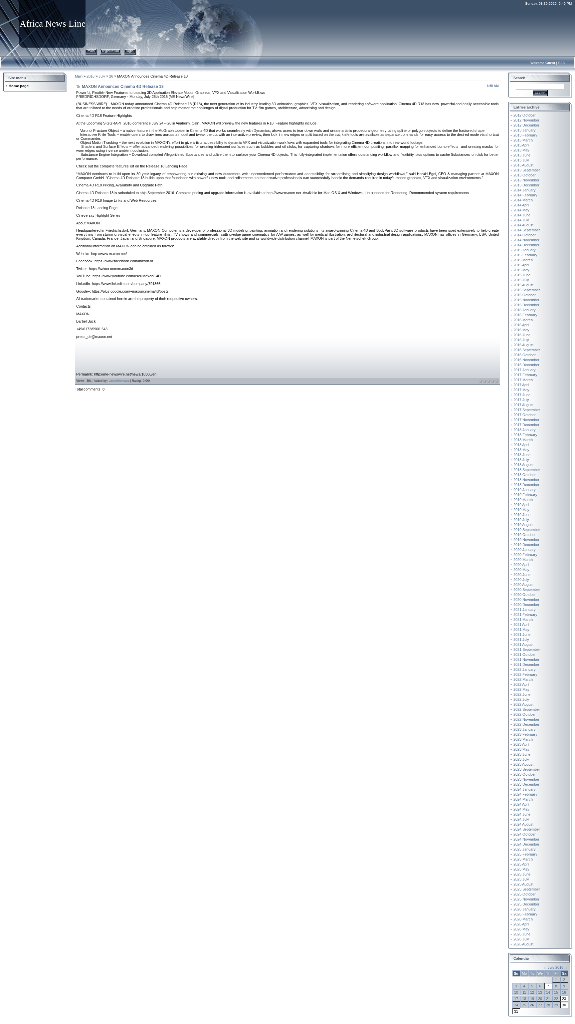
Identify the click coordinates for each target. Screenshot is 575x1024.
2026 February (525, 914)
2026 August (523, 944)
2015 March (523, 260)
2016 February (525, 315)
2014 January (524, 190)
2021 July (521, 639)
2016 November (526, 360)
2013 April (521, 145)
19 (532, 999)
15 (556, 992)
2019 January (524, 490)
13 (540, 992)
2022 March (523, 679)
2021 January (524, 610)
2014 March (523, 200)
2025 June (521, 874)
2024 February (525, 794)
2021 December (526, 664)
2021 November (526, 659)
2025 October (524, 894)
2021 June (521, 635)
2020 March (523, 560)
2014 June (521, 215)
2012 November (526, 120)
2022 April (521, 684)
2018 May (521, 450)
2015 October (524, 295)
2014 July (521, 220)
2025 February (525, 854)
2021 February (525, 615)
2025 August (523, 884)
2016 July (521, 340)
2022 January (524, 669)
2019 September (526, 530)
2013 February (525, 135)
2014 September (526, 230)
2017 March (523, 380)
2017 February (525, 375)
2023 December (526, 784)
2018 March (523, 440)
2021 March (523, 620)
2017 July (521, 400)
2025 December (526, 904)
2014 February (525, 195)
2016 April (521, 325)
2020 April (521, 565)
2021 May (521, 630)
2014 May (521, 210)
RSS (561, 63)
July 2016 (555, 967)
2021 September (526, 649)
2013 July (521, 160)
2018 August (523, 465)
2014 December (526, 245)
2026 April (521, 924)
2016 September (526, 350)
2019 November (526, 540)
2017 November (526, 420)
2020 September (526, 590)
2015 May (521, 270)
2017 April (521, 385)
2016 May (521, 330)
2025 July (521, 879)
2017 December (526, 425)
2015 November (526, 300)
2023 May (521, 749)
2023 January (524, 729)
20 (540, 999)
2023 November (526, 779)
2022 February (525, 674)
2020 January (524, 550)
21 (548, 999)
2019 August (523, 525)
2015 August (523, 285)
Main (91, 51)
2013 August (523, 165)
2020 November (526, 600)
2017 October (524, 415)
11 (524, 992)
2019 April (521, 505)
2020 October (524, 595)
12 (532, 992)
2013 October (524, 175)
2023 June (521, 754)
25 (524, 1005)
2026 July (521, 939)
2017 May (521, 390)
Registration (110, 51)
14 (548, 992)
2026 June (521, 934)
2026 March (523, 919)
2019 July (521, 520)
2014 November (526, 240)
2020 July (521, 580)
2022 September (526, 709)
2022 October (524, 714)
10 (516, 992)
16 (564, 992)
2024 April (521, 804)
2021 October (524, 654)
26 (111, 76)
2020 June (521, 575)
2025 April (521, 864)
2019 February (525, 495)
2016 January (524, 310)
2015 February (525, 255)
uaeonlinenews (119, 381)
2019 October (524, 535)
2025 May (521, 869)
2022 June (521, 694)
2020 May (521, 570)
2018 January (524, 430)
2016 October (524, 355)
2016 (91, 76)
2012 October (524, 115)
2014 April (521, 205)
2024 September (526, 829)
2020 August (523, 585)
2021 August (523, 644)
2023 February (525, 734)
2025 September (526, 889)
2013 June (521, 155)
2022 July (521, 699)
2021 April (521, 625)
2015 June (521, 275)
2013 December (526, 185)
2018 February (525, 435)
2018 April (521, 445)
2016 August (523, 345)
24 (516, 1005)
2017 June (521, 395)
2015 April (521, 265)
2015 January (524, 250)
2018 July (521, 460)
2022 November (526, 719)
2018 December (526, 485)
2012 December (526, 125)
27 (540, 1005)
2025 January (524, 849)
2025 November (526, 899)
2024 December (526, 844)
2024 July (521, 819)
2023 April (521, 744)
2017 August (523, 405)
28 (548, 1005)
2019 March (523, 500)
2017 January (524, 370)
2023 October (524, 774)
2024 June (521, 814)
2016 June (521, 335)
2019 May (521, 510)
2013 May (521, 150)
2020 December (526, 605)
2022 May (521, 689)
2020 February (525, 555)
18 (524, 999)
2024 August (523, 824)
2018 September (526, 470)
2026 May (521, 929)
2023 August (523, 764)
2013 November (526, 180)
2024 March (523, 799)
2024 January (524, 789)
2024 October (524, 834)
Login (130, 51)
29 (556, 1005)
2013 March (523, 140)
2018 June (521, 455)
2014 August (523, 225)
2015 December (526, 305)
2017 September (526, 410)
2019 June (521, 515)
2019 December (526, 545)
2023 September (526, 769)
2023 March (523, 739)
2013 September (526, 170)
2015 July (521, 280)
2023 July (521, 759)
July (101, 76)
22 (556, 999)
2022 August (523, 704)
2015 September (526, 290)
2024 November (526, 839)
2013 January (524, 130)
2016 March (523, 320)
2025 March (523, 859)
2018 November (526, 480)
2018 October (524, 475)
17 (516, 999)
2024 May (521, 809)
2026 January (524, 909)
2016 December (526, 365)
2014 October (524, 235)
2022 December (526, 724)
